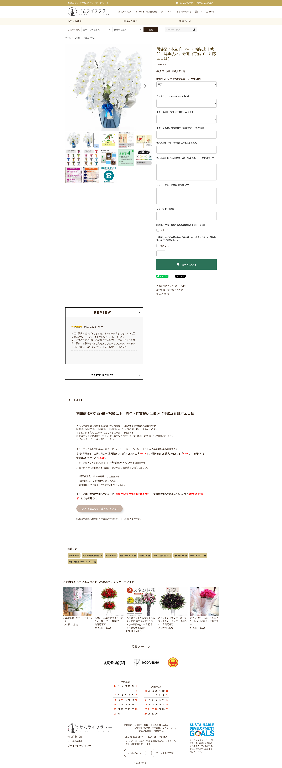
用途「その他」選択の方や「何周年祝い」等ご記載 (180, 127)
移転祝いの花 (74, 555)
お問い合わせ (134, 752)
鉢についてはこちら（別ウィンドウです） (99, 508)
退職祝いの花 (144, 555)
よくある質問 (75, 741)
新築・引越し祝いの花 (162, 555)
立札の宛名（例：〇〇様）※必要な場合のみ (176, 142)
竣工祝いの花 (111, 555)
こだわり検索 (74, 29)
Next (146, 87)
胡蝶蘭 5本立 (89, 37)
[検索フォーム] (193, 29)
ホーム (68, 37)
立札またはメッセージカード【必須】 (173, 96)
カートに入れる (189, 264)
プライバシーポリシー (79, 745)
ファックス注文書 (164, 752)
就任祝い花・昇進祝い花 (92, 555)
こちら (112, 476)
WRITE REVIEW (103, 375)
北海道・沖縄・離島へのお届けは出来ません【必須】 (181, 224)
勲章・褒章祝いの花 (128, 555)
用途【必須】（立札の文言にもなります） (175, 112)
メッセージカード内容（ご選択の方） (173, 184)
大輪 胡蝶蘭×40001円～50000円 (82, 561)
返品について (163, 293)
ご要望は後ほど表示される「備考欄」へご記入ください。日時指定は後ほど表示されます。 (186, 239)
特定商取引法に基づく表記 (169, 289)
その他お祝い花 (180, 555)
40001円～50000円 (198, 555)
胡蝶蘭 (77, 37)
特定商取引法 (75, 736)
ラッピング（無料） (165, 208)
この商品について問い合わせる (171, 285)
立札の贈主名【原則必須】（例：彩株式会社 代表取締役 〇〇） (185, 159)
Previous (71, 87)
